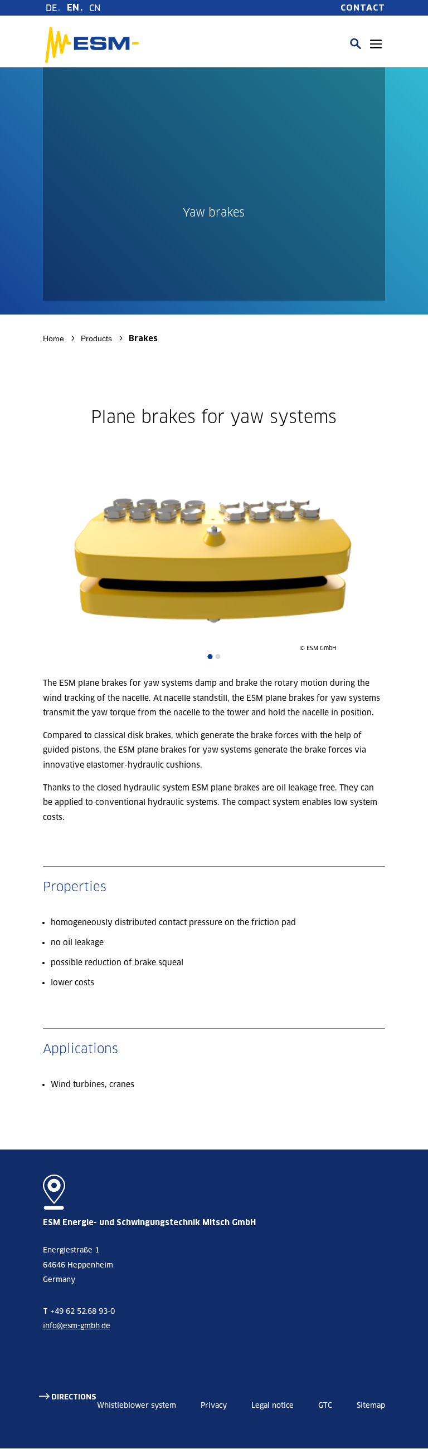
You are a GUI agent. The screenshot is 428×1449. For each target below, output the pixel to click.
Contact (363, 8)
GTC (325, 1405)
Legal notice (272, 1405)
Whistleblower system (136, 1405)
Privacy (214, 1405)
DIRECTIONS (73, 1397)
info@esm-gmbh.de (76, 1326)
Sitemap (371, 1405)
